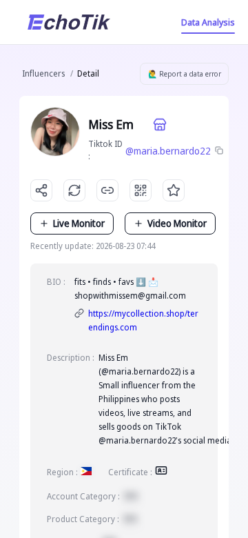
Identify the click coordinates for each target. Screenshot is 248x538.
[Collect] (174, 190)
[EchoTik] (69, 22)
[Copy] (220, 151)
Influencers (43, 73)
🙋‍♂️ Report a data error (184, 74)
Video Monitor (177, 223)
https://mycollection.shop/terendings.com (143, 320)
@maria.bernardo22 (168, 150)
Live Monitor (79, 223)
